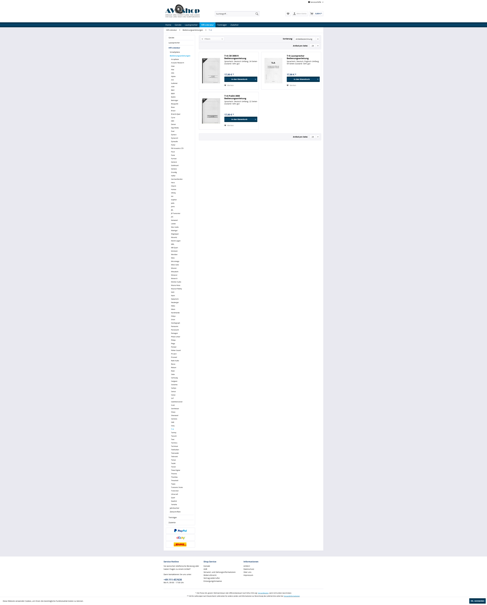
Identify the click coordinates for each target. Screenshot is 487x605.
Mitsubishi (174, 272)
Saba (173, 374)
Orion (173, 319)
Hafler (173, 176)
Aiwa (173, 66)
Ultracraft (174, 494)
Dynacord (174, 138)
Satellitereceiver (177, 402)
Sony (173, 426)
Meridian (174, 254)
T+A (172, 429)
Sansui (173, 391)
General (174, 162)
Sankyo (173, 388)
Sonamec (174, 385)
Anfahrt (247, 566)
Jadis (172, 203)
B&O (172, 90)
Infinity (173, 193)
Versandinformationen (292, 596)
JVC (172, 217)
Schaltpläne (175, 52)
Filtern (207, 39)
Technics (174, 443)
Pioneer (174, 347)
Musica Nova (175, 285)
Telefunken (175, 450)
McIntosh (174, 251)
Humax (173, 189)
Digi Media (175, 128)
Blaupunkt (174, 104)
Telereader (175, 453)
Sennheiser (175, 409)
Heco (173, 183)
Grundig (174, 172)
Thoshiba (174, 477)
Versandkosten (263, 593)
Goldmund (174, 165)
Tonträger (173, 517)
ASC (172, 80)
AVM (172, 87)
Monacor (174, 275)
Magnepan (175, 234)
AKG (172, 73)
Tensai (173, 460)
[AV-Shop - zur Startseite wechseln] (182, 11)
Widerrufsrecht (210, 575)
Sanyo (173, 395)
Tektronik (174, 456)
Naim (173, 296)
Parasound (175, 330)
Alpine (173, 76)
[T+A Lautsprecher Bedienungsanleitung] (273, 71)
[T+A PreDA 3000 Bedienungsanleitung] (211, 111)
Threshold (174, 480)
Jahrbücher (174, 508)
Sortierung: (288, 39)
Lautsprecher (174, 42)
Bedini (173, 97)
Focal (173, 152)
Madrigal (174, 230)
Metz (173, 258)
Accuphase (175, 59)
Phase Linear (175, 337)
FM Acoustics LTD (177, 148)
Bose (173, 107)
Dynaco (173, 135)
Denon (173, 124)
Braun (173, 111)
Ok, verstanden (477, 601)
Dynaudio (174, 141)
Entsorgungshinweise (213, 581)
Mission (174, 268)
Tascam (174, 436)
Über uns (247, 572)
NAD (172, 292)
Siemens (174, 419)
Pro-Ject (174, 354)
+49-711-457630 (173, 579)
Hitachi (173, 186)
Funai (173, 155)
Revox (173, 364)
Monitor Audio (176, 282)
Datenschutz (249, 569)
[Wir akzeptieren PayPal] (180, 530)
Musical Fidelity (176, 289)
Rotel (173, 371)
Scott (173, 405)
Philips (173, 340)
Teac (173, 439)
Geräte (171, 37)
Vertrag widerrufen (212, 578)
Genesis (174, 169)
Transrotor (175, 491)
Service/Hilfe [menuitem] (316, 2)
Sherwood (174, 415)
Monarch (174, 278)
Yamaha (174, 504)
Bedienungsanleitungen (180, 56)
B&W (173, 93)
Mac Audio (175, 227)
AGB (205, 569)
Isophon (174, 200)
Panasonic (174, 326)
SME (172, 422)
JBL (172, 210)
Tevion (173, 467)
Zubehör (172, 522)
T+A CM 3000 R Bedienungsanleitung (235, 57)
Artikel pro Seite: (300, 46)
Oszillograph (175, 323)
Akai (172, 69)
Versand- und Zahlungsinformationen (220, 572)
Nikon (173, 309)
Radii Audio (175, 361)
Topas (173, 484)
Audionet (174, 83)
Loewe (173, 224)
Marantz (174, 237)
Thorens (174, 474)
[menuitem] (237, 13)
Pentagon (174, 333)
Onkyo (173, 316)
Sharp (173, 412)
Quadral (174, 501)
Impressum (248, 575)
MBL (172, 244)
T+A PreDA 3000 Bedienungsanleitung (235, 97)
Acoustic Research (177, 63)
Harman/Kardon (176, 179)
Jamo (173, 206)
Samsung (174, 378)
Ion (172, 196)
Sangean (174, 381)
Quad (173, 498)
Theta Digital (175, 470)
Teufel (173, 463)
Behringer (174, 100)
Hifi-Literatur (174, 48)
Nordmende (175, 313)
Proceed (174, 357)
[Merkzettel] (288, 13)
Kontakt (207, 566)
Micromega (175, 261)
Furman (174, 159)
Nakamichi (175, 299)
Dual (172, 131)
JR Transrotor (175, 213)
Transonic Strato (177, 487)
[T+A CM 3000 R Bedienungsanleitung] (211, 71)
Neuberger (175, 302)
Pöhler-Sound (176, 350)
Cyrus (173, 117)
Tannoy (173, 432)
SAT (172, 398)
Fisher (173, 145)
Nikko (173, 306)
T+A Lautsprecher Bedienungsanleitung (298, 57)
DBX (172, 121)
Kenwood (174, 220)
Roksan (173, 367)
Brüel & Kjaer (175, 114)
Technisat (174, 446)
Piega (173, 343)
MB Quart (174, 248)
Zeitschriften (175, 512)
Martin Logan (175, 241)
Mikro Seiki (175, 265)
